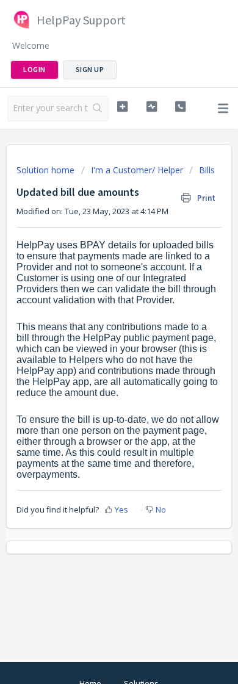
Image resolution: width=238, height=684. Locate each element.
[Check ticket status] (151, 107)
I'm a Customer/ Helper (137, 170)
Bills (207, 170)
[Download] (96, 334)
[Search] (98, 108)
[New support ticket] (122, 107)
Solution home (46, 170)
